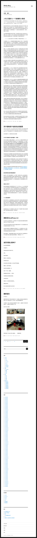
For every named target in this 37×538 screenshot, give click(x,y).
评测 (6, 371)
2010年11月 (6, 482)
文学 (15, 288)
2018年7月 (6, 402)
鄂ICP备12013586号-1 (10, 535)
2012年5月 (6, 464)
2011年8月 (6, 472)
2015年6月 (6, 421)
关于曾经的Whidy (7, 511)
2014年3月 (6, 437)
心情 (17, 121)
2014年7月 (6, 432)
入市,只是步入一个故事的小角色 (14, 19)
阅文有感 (6, 388)
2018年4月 (6, 406)
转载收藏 (6, 387)
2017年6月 (6, 415)
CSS (6, 359)
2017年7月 (6, 413)
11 (14, 341)
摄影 (6, 370)
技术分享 (6, 365)
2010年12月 (6, 481)
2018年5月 (6, 404)
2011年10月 (6, 469)
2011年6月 (6, 474)
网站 (21, 237)
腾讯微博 (6, 502)
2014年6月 (6, 434)
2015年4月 (6, 422)
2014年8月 (6, 431)
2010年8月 (6, 486)
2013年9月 (6, 445)
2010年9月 (6, 485)
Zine (5, 500)
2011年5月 (6, 476)
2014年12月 (6, 427)
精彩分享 (6, 380)
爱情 (6, 378)
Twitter (6, 498)
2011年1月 (6, 479)
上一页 (24, 342)
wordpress (18, 237)
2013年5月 (6, 450)
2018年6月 (6, 403)
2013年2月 (6, 454)
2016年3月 (6, 417)
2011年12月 (6, 468)
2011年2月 (6, 478)
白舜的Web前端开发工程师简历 (10, 517)
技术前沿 (6, 384)
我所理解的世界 (8, 515)
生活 (17, 212)
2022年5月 (6, 397)
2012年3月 (6, 467)
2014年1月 (6, 440)
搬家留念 (7, 294)
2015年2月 (6, 425)
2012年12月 (6, 457)
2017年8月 (6, 412)
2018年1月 (6, 408)
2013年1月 (6, 455)
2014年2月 (6, 439)
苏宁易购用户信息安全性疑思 (13, 126)
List (5, 516)
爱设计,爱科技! (7, 512)
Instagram (6, 496)
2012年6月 (6, 463)
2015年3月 (6, 423)
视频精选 (6, 385)
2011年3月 (6, 477)
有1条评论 (23, 288)
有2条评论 (20, 121)
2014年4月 (6, 436)
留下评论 (23, 212)
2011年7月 (6, 473)
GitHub (6, 495)
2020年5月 (6, 399)
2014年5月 (6, 435)
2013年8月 (6, 446)
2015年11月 (6, 418)
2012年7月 (6, 462)
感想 (21, 212)
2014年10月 (6, 430)
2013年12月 (6, 441)
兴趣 (5, 368)
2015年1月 (6, 426)
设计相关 (6, 366)
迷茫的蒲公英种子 (10, 242)
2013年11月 (6, 443)
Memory (6, 497)
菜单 (32, 6)
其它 (13, 121)
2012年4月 (6, 465)
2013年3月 (6, 453)
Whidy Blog (7, 6)
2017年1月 (6, 416)
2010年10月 (6, 483)
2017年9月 (6, 411)
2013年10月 (6, 444)
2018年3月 (6, 407)
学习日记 (6, 369)
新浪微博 (6, 501)
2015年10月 (6, 420)
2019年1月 (6, 401)
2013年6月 (6, 449)
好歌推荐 (6, 383)
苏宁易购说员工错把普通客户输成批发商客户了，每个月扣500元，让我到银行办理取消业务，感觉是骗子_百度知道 (15, 168)
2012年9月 (6, 459)
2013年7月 (6, 448)
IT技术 (6, 357)
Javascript (6, 361)
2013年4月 (6, 451)
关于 (5, 514)
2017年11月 (6, 409)
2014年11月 (6, 429)
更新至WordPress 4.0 (11, 218)
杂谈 (15, 121)
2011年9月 (6, 471)
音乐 (6, 373)
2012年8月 (6, 460)
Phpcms (6, 364)
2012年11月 (6, 458)
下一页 (26, 342)
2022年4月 (6, 398)
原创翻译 (6, 382)
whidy (6, 121)
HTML (6, 360)
